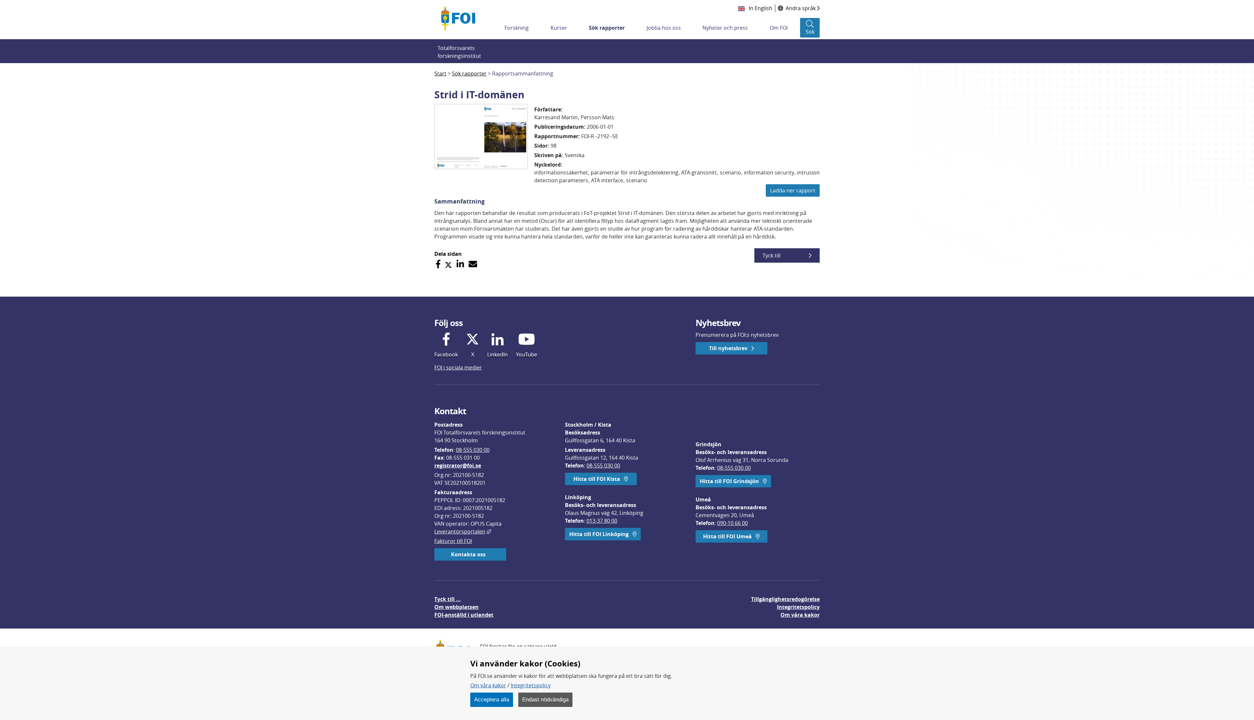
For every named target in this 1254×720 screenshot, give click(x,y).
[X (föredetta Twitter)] (448, 264)
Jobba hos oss (664, 27)
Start (440, 73)
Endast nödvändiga (545, 699)
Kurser (559, 27)
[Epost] (473, 264)
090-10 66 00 (732, 523)
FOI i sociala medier (458, 367)
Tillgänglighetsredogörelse (785, 599)
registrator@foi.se (457, 465)
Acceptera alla (491, 699)
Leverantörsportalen (462, 531)
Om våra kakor (488, 685)
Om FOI (779, 27)
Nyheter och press (725, 27)
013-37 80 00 (602, 520)
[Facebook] (438, 264)
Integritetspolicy (531, 685)
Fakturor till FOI (453, 541)
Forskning (517, 27)
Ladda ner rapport (792, 190)
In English (760, 8)
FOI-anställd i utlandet (463, 614)
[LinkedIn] (460, 264)
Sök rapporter (607, 27)
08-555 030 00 (473, 449)
